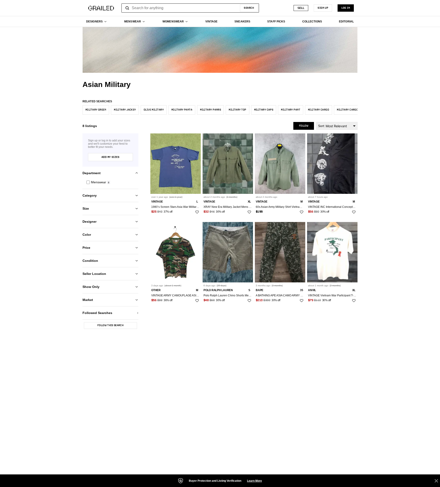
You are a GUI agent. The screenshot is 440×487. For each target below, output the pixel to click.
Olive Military (154, 110)
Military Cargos (348, 110)
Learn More (254, 480)
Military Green (95, 110)
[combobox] (190, 8)
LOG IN (345, 8)
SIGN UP (323, 8)
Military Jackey (125, 110)
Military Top (237, 110)
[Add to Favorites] (197, 212)
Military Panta (181, 110)
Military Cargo (318, 110)
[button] (110, 182)
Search (249, 8)
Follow (303, 126)
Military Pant (290, 110)
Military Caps (263, 110)
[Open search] (127, 8)
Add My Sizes (110, 157)
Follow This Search (110, 325)
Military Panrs (210, 110)
